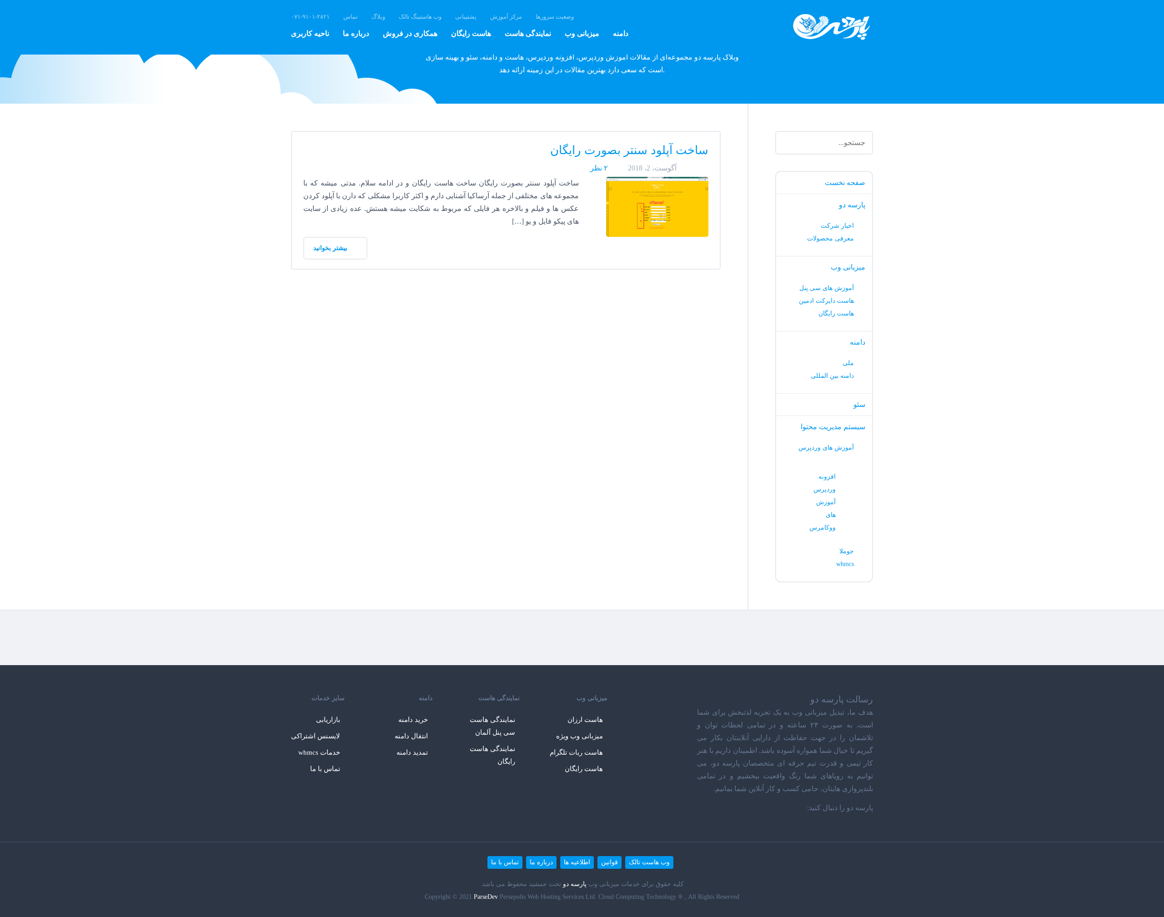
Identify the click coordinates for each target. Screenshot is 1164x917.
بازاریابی (328, 719)
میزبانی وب (582, 33)
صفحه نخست (845, 182)
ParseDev (486, 896)
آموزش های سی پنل (826, 288)
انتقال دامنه (411, 736)
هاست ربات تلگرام (576, 752)
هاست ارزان (585, 719)
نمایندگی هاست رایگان (492, 755)
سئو (859, 404)
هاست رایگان (471, 33)
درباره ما (356, 33)
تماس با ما (325, 768)
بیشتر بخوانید (331, 248)
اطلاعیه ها (577, 862)
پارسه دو (852, 205)
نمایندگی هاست (528, 33)
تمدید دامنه (412, 752)
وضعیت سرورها (555, 17)
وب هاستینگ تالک (420, 17)
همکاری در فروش (410, 33)
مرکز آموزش (506, 17)
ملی (848, 363)
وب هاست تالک (649, 862)
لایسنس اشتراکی (315, 736)
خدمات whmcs (319, 752)
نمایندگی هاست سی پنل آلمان (492, 726)
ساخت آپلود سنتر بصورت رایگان (629, 150)
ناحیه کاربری (310, 33)
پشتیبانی (466, 17)
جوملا (846, 551)
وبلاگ (378, 17)
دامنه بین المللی (832, 375)
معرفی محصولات (830, 238)
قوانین (609, 862)
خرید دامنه (413, 719)
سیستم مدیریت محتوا (833, 427)
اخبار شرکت (837, 225)
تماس (350, 17)
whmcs (845, 564)
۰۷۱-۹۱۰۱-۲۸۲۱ (310, 17)
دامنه (620, 33)
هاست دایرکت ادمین (826, 300)
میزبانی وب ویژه (579, 736)
